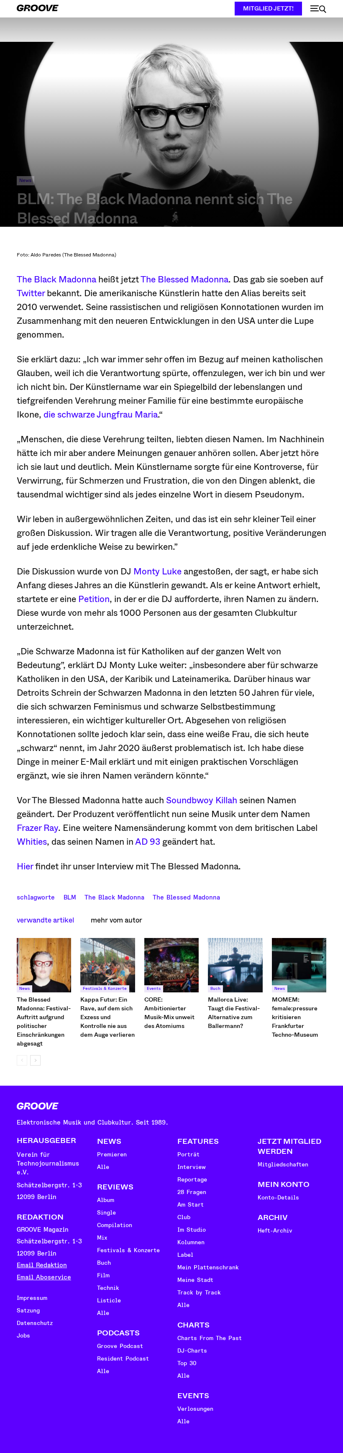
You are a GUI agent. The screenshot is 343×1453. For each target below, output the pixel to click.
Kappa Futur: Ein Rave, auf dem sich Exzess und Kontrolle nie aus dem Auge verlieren (107, 1017)
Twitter (31, 293)
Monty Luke (157, 571)
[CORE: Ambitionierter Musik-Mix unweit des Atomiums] (171, 965)
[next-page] (35, 1060)
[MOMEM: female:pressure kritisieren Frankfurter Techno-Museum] (299, 965)
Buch (215, 988)
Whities (32, 841)
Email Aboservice (44, 1277)
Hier (25, 866)
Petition (94, 599)
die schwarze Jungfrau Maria (99, 414)
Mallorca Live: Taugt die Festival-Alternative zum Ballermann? (234, 1012)
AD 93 (147, 841)
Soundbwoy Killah (201, 800)
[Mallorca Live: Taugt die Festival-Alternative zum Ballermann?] (235, 965)
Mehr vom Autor (116, 920)
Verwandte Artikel (45, 920)
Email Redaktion (42, 1265)
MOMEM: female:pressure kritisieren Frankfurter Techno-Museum (295, 1017)
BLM (70, 896)
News (25, 180)
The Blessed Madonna (184, 279)
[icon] (318, 9)
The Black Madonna (56, 279)
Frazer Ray (37, 828)
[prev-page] (22, 1060)
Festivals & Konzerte (105, 988)
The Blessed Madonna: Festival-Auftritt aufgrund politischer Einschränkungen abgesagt (44, 1021)
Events (154, 988)
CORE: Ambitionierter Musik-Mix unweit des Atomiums (169, 1012)
